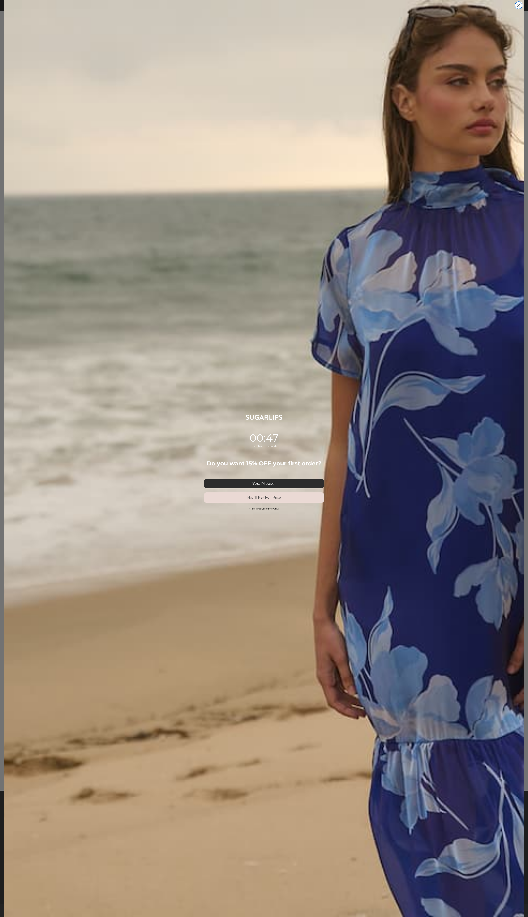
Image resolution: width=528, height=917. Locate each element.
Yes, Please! (264, 484)
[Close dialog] (518, 5)
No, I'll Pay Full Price (264, 497)
